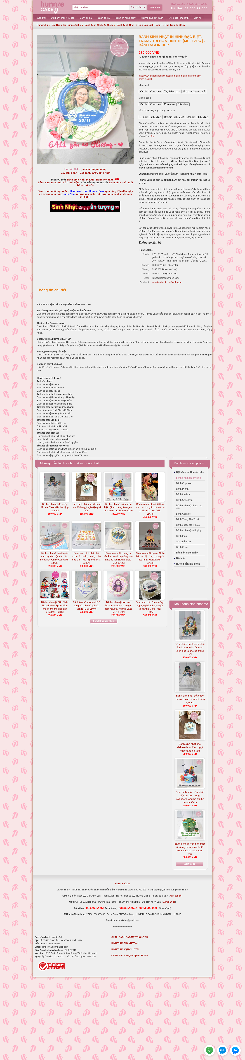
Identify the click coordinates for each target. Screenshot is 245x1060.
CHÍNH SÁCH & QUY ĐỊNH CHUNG (129, 955)
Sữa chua (183, 104)
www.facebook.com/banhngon (167, 282)
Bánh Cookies (183, 513)
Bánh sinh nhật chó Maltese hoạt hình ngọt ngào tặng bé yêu (86, 507)
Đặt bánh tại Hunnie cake (66, 25)
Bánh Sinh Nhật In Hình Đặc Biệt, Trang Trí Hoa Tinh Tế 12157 (151, 25)
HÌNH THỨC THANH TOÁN (124, 943)
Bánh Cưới (182, 547)
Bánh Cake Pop (184, 500)
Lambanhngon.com (93, 169)
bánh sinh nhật (68, 463)
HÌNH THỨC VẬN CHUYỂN (125, 949)
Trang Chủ (42, 25)
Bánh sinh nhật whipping (188, 530)
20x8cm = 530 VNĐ (197, 117)
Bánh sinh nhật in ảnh (80, 179)
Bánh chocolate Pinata (188, 525)
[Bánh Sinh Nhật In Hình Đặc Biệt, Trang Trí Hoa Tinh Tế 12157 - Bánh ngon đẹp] (85, 163)
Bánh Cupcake (183, 483)
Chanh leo (169, 104)
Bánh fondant (104, 179)
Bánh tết (180, 558)
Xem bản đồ (176, 896)
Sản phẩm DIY (183, 541)
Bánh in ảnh (182, 489)
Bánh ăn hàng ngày (187, 552)
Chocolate (155, 91)
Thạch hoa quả (172, 91)
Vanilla (143, 91)
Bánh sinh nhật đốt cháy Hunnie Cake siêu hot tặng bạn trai (55, 507)
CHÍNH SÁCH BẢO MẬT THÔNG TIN (129, 937)
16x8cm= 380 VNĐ (174, 117)
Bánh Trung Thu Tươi (187, 519)
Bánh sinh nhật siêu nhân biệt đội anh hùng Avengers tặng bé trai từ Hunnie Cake (118, 507)
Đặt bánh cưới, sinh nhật (95, 172)
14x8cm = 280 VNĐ (150, 117)
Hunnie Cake (122, 883)
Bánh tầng (181, 536)
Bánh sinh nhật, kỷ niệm (99, 25)
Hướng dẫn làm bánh (188, 563)
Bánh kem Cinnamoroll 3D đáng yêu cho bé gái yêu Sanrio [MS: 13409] (86, 605)
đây (152, 136)
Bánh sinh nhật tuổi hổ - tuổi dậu (58, 182)
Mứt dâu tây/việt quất (194, 91)
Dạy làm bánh (69, 172)
